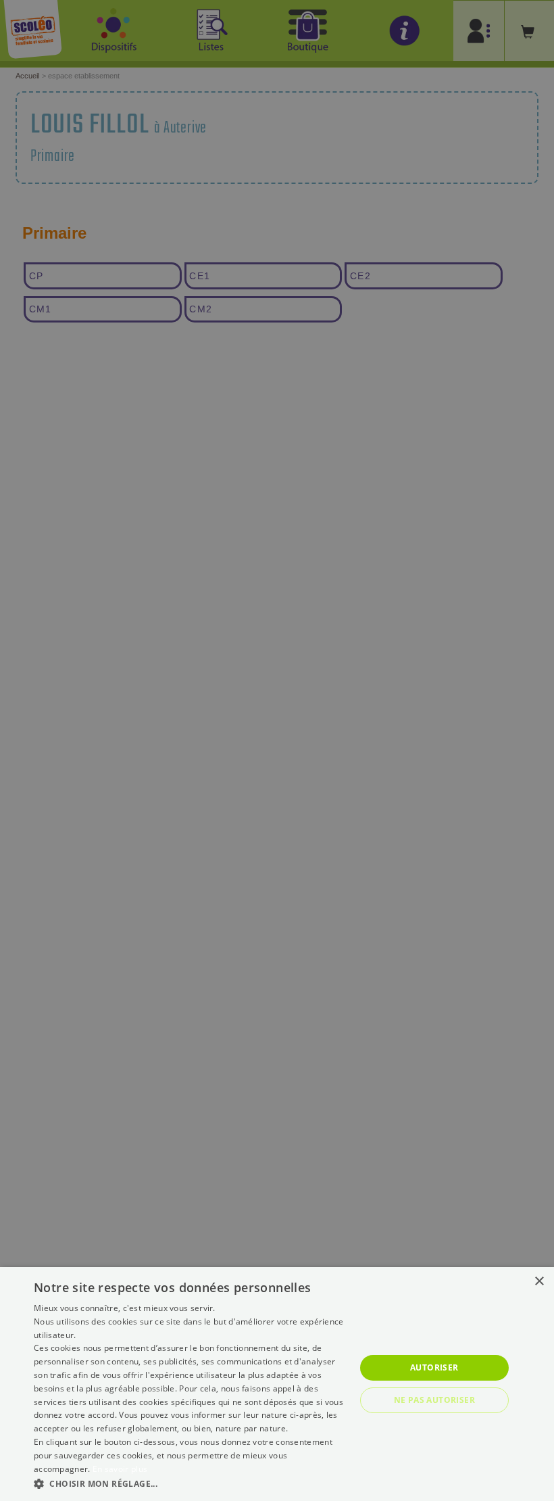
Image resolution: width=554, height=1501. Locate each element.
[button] (190, 1483)
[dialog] (277, 1384)
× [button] (539, 1282)
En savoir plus (120, 1469)
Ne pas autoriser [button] (434, 1400)
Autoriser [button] (434, 1367)
